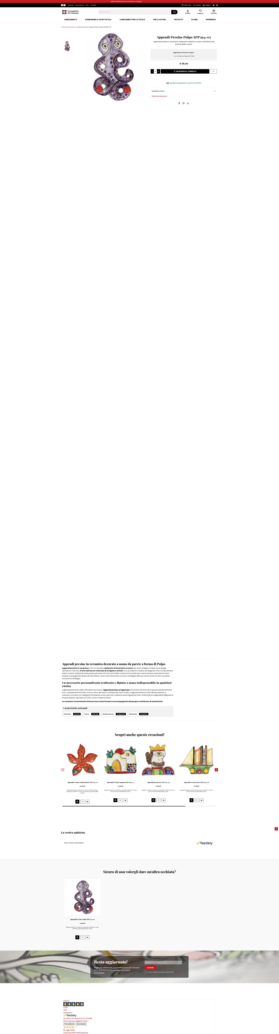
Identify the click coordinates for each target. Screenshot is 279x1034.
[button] (98, 1)
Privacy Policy (178, 972)
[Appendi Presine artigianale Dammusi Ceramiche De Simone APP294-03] (120, 760)
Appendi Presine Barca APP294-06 (196, 782)
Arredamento (70, 20)
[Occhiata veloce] (87, 802)
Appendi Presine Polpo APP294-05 (82, 919)
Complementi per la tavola (132, 20)
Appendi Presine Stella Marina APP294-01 (82, 782)
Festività (178, 20)
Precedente (69, 1024)
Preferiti (200, 13)
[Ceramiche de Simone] (70, 12)
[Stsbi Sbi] (62, 5)
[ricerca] (174, 12)
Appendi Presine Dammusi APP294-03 (120, 782)
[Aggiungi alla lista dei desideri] (213, 71)
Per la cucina (159, 20)
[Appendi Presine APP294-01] (82, 760)
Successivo (81, 1024)
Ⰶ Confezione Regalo (184, 56)
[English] (217, 5)
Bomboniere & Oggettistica (98, 20)
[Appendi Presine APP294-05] (110, 67)
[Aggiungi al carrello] (77, 802)
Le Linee (194, 20)
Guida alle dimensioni (159, 96)
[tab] (70, 19)
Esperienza (211, 20)
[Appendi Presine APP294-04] (158, 760)
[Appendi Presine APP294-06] (196, 760)
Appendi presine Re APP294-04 (158, 782)
